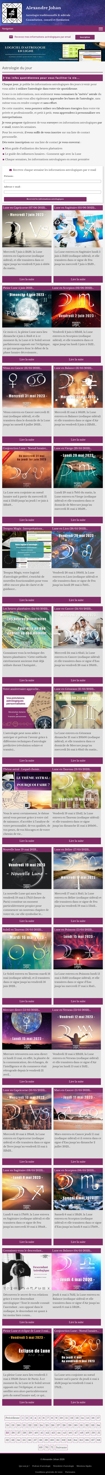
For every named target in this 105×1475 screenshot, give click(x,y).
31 (81, 1425)
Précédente (12, 1417)
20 (18, 1425)
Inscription (85, 37)
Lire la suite (27, 279)
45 (64, 1432)
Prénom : (9, 176)
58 (40, 1440)
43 (53, 1432)
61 (58, 1440)
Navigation (7, 28)
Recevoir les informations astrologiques (45, 199)
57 (35, 1440)
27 (58, 1425)
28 (63, 1425)
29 (69, 1425)
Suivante (61, 1447)
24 (41, 1425)
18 (7, 1425)
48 (81, 1432)
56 (29, 1440)
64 (75, 1440)
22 (29, 1425)
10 (61, 1417)
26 (52, 1425)
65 (81, 1440)
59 (46, 1440)
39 (30, 1432)
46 (70, 1432)
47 (76, 1432)
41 (42, 1432)
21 (24, 1425)
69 (40, 1447)
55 (24, 1440)
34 (98, 1425)
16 (93, 1417)
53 (12, 1440)
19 (12, 1425)
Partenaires (70, 1472)
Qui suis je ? (24, 1466)
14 (82, 1417)
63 (69, 1440)
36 (13, 1432)
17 (98, 1417)
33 (92, 1425)
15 (87, 1417)
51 (99, 1432)
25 (47, 1425)
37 (19, 1432)
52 (7, 1440)
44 (58, 1432)
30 (75, 1425)
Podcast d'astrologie (41, 1466)
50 (93, 1432)
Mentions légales (84, 1466)
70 (46, 1447)
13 (77, 1417)
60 (52, 1440)
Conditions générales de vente (48, 1472)
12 (71, 1417)
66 (87, 1440)
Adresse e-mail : (12, 186)
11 (66, 1417)
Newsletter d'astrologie (63, 1466)
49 (87, 1432)
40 (36, 1432)
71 (52, 1447)
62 (63, 1440)
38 (24, 1432)
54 (18, 1440)
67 (92, 1440)
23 (35, 1425)
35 (7, 1432)
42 (47, 1432)
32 (86, 1425)
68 (98, 1440)
